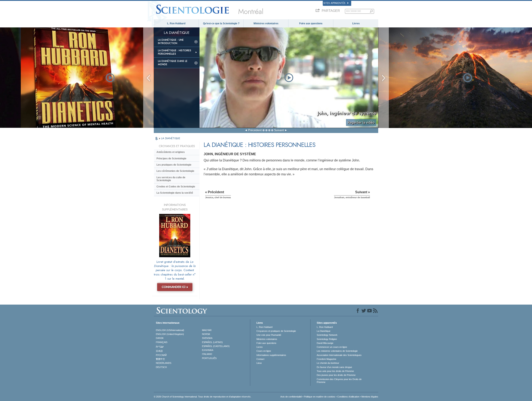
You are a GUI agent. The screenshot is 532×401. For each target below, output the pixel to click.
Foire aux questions (311, 23)
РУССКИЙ (161, 355)
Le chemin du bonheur (328, 363)
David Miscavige (325, 343)
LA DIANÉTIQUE (170, 138)
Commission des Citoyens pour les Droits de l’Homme (339, 380)
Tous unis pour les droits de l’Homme (335, 371)
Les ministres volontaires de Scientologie (337, 351)
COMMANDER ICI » (175, 287)
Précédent (255, 130)
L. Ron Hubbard (176, 23)
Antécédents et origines (170, 152)
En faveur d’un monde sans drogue (334, 367)
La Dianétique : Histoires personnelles (174, 52)
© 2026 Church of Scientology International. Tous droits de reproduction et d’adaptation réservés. (202, 396)
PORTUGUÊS (209, 358)
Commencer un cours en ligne (332, 347)
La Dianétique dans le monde (172, 62)
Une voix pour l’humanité (268, 335)
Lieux (259, 363)
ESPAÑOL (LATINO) (212, 342)
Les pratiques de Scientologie (173, 164)
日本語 (159, 351)
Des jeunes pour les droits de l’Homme (336, 375)
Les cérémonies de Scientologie (175, 171)
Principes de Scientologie (171, 158)
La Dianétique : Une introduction (171, 41)
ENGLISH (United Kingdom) (170, 334)
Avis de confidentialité (291, 396)
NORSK (206, 334)
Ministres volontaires (266, 23)
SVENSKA (207, 338)
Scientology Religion (327, 339)
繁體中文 (160, 359)
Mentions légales (369, 396)
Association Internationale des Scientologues (339, 355)
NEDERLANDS (163, 363)
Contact (260, 359)
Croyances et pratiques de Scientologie (276, 331)
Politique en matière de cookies (319, 396)
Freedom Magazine (326, 359)
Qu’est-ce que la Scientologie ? (221, 23)
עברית (160, 346)
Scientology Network (327, 335)
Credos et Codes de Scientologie (175, 186)
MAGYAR (207, 330)
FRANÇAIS (161, 342)
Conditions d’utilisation (348, 396)
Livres (356, 23)
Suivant (279, 130)
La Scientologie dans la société (174, 192)
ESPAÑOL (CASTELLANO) (216, 346)
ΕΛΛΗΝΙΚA (207, 350)
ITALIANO (207, 354)
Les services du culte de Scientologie (170, 179)
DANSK (160, 338)
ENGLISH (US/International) (170, 330)
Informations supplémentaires (271, 355)
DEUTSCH (161, 367)
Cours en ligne (263, 351)
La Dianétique (323, 331)
